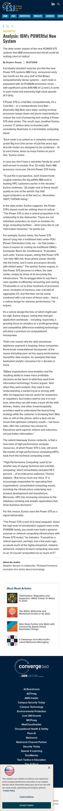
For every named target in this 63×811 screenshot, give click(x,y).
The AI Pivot (31, 764)
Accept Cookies (27, 805)
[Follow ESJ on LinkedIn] (53, 4)
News (13, 16)
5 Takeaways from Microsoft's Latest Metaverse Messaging (34, 641)
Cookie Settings (27, 796)
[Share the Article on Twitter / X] (12, 26)
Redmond (31, 738)
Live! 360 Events (31, 716)
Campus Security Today (31, 702)
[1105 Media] (31, 676)
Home (5, 16)
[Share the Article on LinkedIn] (7, 26)
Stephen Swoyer (14, 62)
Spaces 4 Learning (31, 751)
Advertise (50, 16)
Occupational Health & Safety (31, 729)
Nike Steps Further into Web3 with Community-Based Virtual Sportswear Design (37, 626)
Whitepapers (25, 16)
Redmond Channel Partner (31, 742)
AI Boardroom (32, 689)
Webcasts (38, 16)
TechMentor (31, 755)
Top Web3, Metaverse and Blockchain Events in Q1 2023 (34, 612)
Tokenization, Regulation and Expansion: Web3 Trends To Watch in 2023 (37, 598)
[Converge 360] (31, 667)
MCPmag (31, 720)
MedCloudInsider (31, 724)
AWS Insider (31, 698)
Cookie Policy (9, 790)
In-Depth (9, 31)
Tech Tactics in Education (31, 760)
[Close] (49, 767)
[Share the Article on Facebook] (2, 26)
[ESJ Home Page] (11, 6)
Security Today (31, 746)
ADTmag (32, 694)
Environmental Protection (31, 711)
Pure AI (31, 733)
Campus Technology (31, 707)
